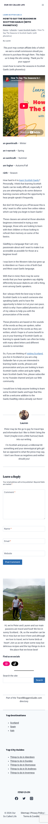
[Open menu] (42, 5)
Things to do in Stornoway (23, 765)
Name (8, 529)
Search (39, 680)
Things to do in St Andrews (23, 769)
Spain (13, 726)
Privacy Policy (37, 813)
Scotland (14, 723)
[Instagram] (31, 798)
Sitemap (25, 813)
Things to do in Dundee (21, 761)
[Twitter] (24, 798)
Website (8, 553)
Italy (12, 730)
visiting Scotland (35, 353)
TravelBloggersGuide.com (29, 698)
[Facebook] (16, 798)
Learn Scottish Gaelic (12, 15)
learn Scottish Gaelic (29, 180)
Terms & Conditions (32, 816)
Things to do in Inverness (22, 773)
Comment (9, 492)
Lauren (8, 41)
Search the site (10, 676)
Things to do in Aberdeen (22, 757)
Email (7, 541)
